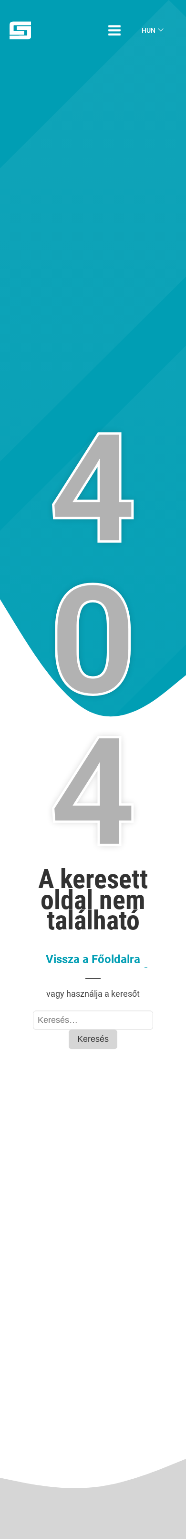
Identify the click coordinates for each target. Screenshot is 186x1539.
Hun (148, 30)
